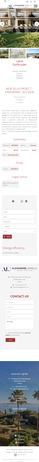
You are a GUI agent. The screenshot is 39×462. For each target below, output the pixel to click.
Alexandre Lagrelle (19, 374)
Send (10, 340)
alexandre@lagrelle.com (20, 287)
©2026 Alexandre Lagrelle (14, 449)
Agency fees (12, 452)
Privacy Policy (28, 459)
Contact (19, 102)
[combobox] (19, 212)
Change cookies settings (25, 452)
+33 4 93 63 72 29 (21, 285)
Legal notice (29, 449)
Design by (22, 454)
